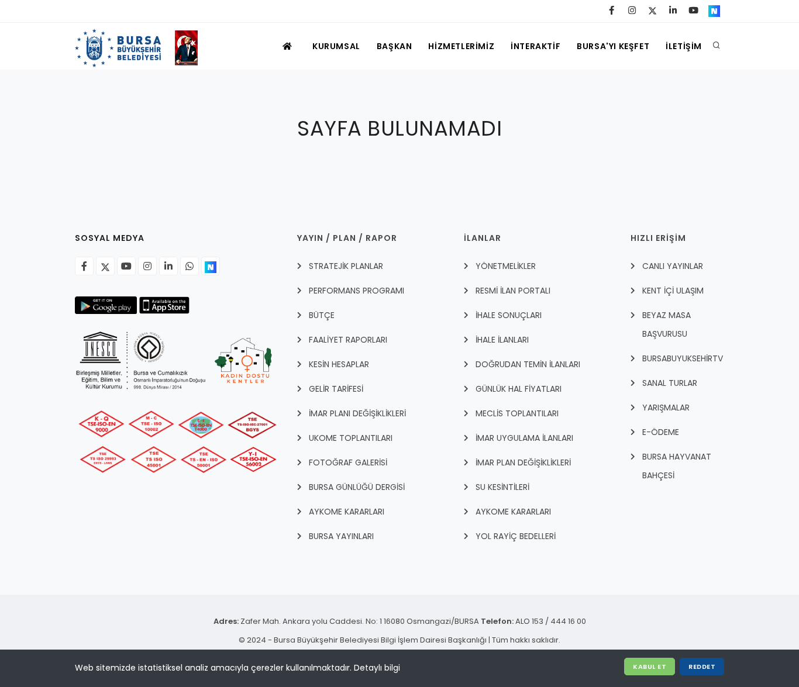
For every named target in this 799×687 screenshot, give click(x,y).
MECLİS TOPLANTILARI (517, 413)
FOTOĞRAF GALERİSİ (348, 462)
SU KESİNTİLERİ (502, 487)
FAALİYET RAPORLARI (348, 340)
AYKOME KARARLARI (346, 511)
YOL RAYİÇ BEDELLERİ (516, 536)
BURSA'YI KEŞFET (613, 46)
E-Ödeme (660, 432)
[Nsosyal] (210, 266)
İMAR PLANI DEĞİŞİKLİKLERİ (357, 413)
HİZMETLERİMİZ (461, 46)
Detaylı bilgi (377, 668)
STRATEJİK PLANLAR (346, 266)
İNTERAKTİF (535, 46)
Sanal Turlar (669, 383)
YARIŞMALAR (666, 407)
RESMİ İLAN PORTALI (513, 290)
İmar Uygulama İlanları (524, 438)
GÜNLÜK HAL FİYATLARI (519, 389)
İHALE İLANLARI (502, 340)
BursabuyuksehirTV (682, 358)
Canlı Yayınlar (672, 266)
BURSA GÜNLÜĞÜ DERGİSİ (357, 487)
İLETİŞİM (684, 46)
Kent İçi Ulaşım (673, 290)
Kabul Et (649, 666)
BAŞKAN (394, 46)
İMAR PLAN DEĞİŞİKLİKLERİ (523, 462)
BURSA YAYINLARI (341, 536)
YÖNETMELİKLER (506, 266)
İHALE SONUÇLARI (509, 315)
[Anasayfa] (142, 46)
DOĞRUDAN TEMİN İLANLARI (528, 364)
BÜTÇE (322, 315)
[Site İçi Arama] (716, 46)
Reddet (701, 666)
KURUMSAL (336, 46)
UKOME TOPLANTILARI (350, 438)
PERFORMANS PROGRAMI (356, 290)
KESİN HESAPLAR (339, 364)
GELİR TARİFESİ (336, 389)
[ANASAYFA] (288, 46)
